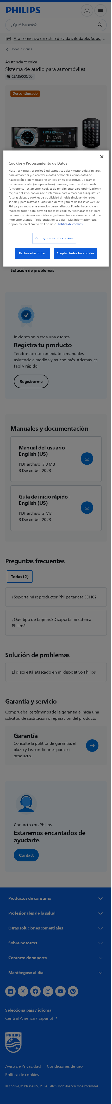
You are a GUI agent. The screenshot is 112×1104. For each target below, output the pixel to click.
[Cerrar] (98, 156)
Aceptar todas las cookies (73, 257)
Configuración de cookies (53, 242)
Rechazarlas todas (30, 257)
